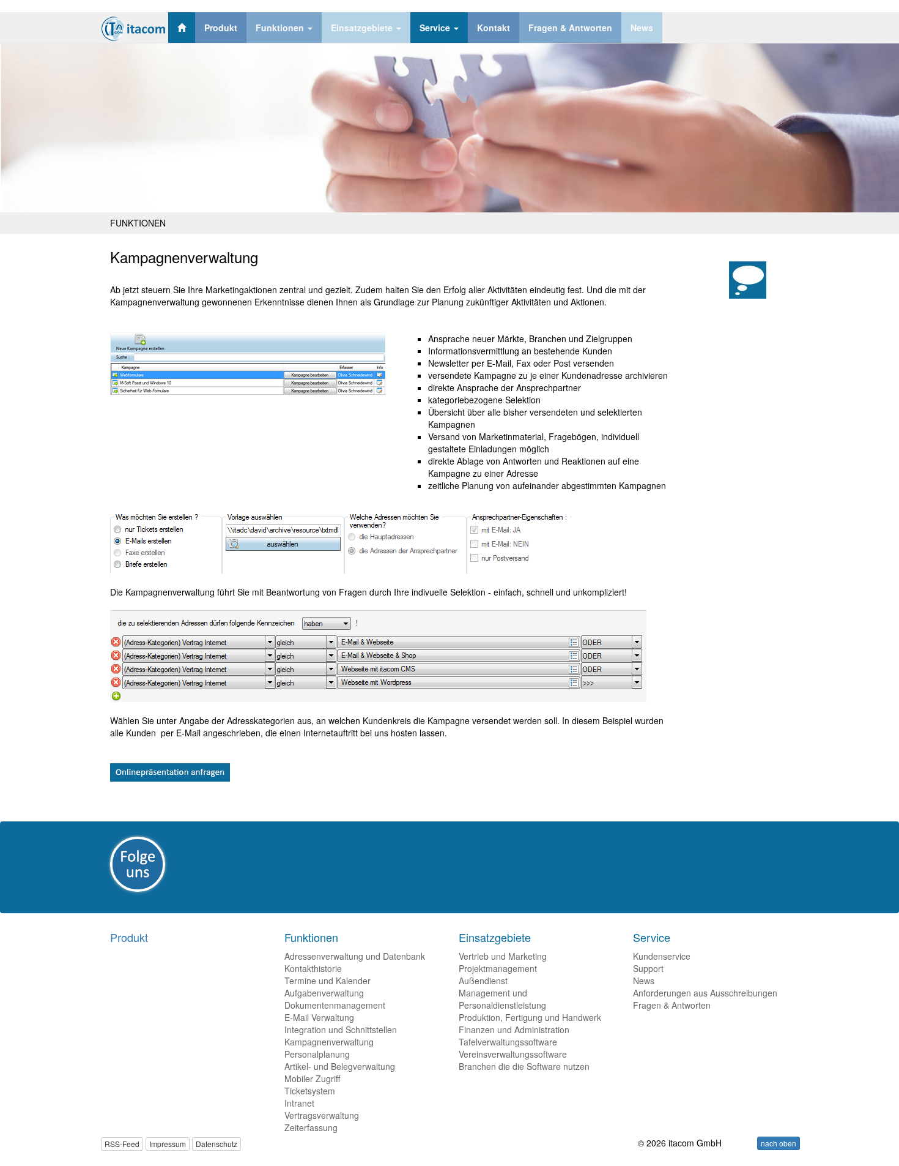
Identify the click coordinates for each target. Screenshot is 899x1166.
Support (648, 968)
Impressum (167, 1143)
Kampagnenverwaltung (329, 1042)
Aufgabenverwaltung (324, 993)
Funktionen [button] (281, 27)
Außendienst (483, 980)
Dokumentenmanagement (334, 1005)
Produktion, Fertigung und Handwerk (530, 1017)
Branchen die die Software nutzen (524, 1066)
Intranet (299, 1103)
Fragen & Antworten (672, 1005)
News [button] (642, 27)
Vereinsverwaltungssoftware (513, 1054)
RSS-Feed (122, 1143)
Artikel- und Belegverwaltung (339, 1066)
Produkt (129, 937)
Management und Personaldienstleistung (502, 999)
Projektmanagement (498, 968)
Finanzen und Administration (514, 1029)
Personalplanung (317, 1054)
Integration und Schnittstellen (340, 1029)
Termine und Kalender (327, 980)
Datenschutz (216, 1143)
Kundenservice (661, 956)
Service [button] (436, 27)
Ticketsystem (309, 1091)
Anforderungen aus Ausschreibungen (705, 993)
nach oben (778, 1143)
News (643, 980)
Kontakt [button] (493, 27)
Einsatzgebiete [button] (363, 27)
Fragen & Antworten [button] (570, 27)
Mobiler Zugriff (312, 1078)
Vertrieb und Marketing (503, 956)
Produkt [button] (220, 27)
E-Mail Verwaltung (319, 1017)
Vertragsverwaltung (321, 1115)
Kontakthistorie (313, 968)
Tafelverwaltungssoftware (508, 1042)
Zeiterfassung (311, 1127)
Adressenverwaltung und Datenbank (354, 956)
